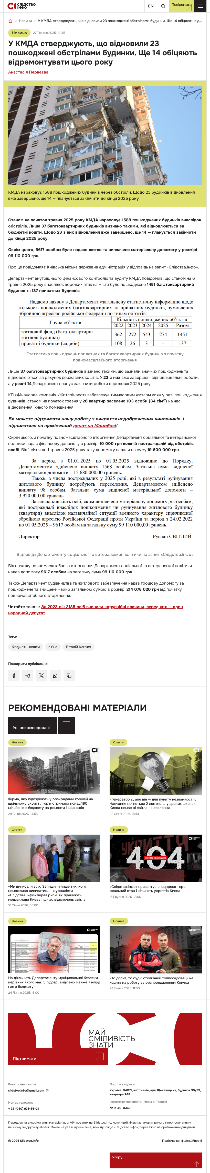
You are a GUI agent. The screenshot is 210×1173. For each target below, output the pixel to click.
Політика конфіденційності (182, 1141)
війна (52, 647)
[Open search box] (163, 6)
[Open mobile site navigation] (200, 6)
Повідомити (182, 4)
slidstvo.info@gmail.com (26, 1091)
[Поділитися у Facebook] (13, 675)
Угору (117, 1157)
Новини (25, 20)
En (151, 6)
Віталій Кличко (78, 647)
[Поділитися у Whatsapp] (55, 675)
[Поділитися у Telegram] (27, 675)
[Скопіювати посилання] (69, 675)
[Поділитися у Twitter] (41, 675)
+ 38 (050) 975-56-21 (23, 1109)
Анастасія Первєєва (28, 72)
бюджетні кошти (26, 647)
